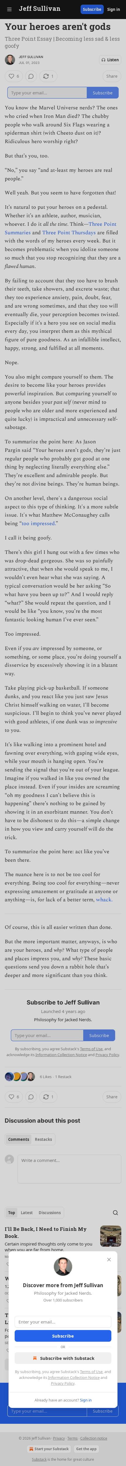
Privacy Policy (62, 1383)
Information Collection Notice (74, 1377)
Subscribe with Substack (67, 1358)
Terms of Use (91, 1371)
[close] (109, 1259)
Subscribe (63, 1336)
